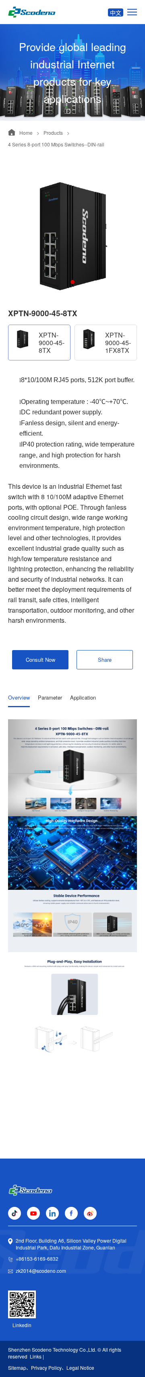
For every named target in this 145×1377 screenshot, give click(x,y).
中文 (115, 12)
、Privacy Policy (44, 1367)
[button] (72, 282)
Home (26, 132)
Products (53, 132)
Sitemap (17, 1367)
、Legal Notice (78, 1367)
